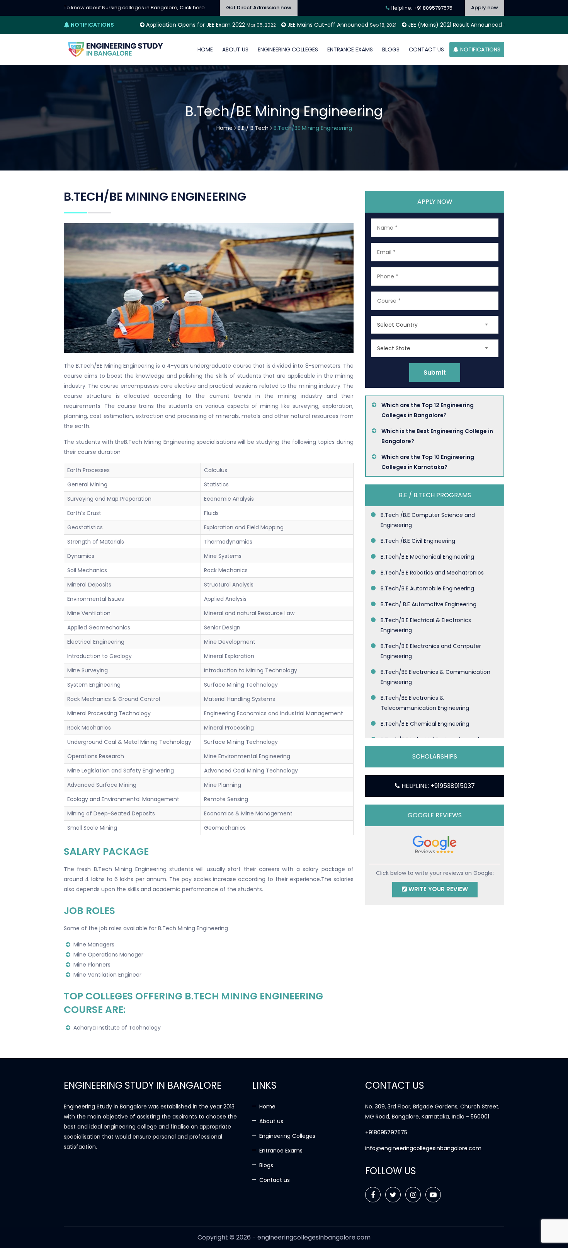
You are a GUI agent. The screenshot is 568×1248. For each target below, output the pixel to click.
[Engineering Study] (116, 49)
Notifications (479, 49)
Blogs (391, 49)
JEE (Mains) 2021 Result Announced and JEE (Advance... (422, 25)
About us (235, 49)
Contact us (426, 49)
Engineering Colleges (288, 49)
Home (205, 49)
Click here (192, 7)
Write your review (437, 889)
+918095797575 (386, 1132)
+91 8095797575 (432, 8)
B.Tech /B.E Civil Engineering (418, 541)
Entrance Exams (350, 49)
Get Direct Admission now (258, 7)
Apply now (484, 7)
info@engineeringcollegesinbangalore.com (423, 1148)
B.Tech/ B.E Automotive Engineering (428, 604)
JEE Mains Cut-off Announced (268, 25)
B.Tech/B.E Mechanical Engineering (427, 557)
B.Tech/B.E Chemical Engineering (425, 724)
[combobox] (434, 325)
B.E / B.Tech (253, 128)
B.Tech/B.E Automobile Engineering (427, 588)
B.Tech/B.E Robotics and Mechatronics (432, 572)
